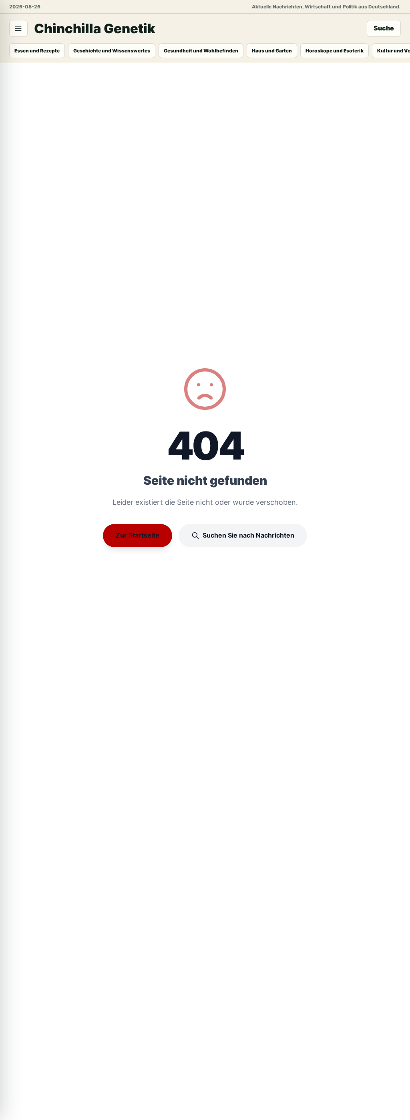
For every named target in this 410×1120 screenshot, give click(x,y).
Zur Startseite (137, 535)
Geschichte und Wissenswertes (111, 51)
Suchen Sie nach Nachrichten (248, 535)
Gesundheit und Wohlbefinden (201, 51)
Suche (384, 28)
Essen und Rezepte (37, 51)
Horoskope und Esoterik (334, 51)
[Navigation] (18, 28)
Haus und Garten (272, 51)
